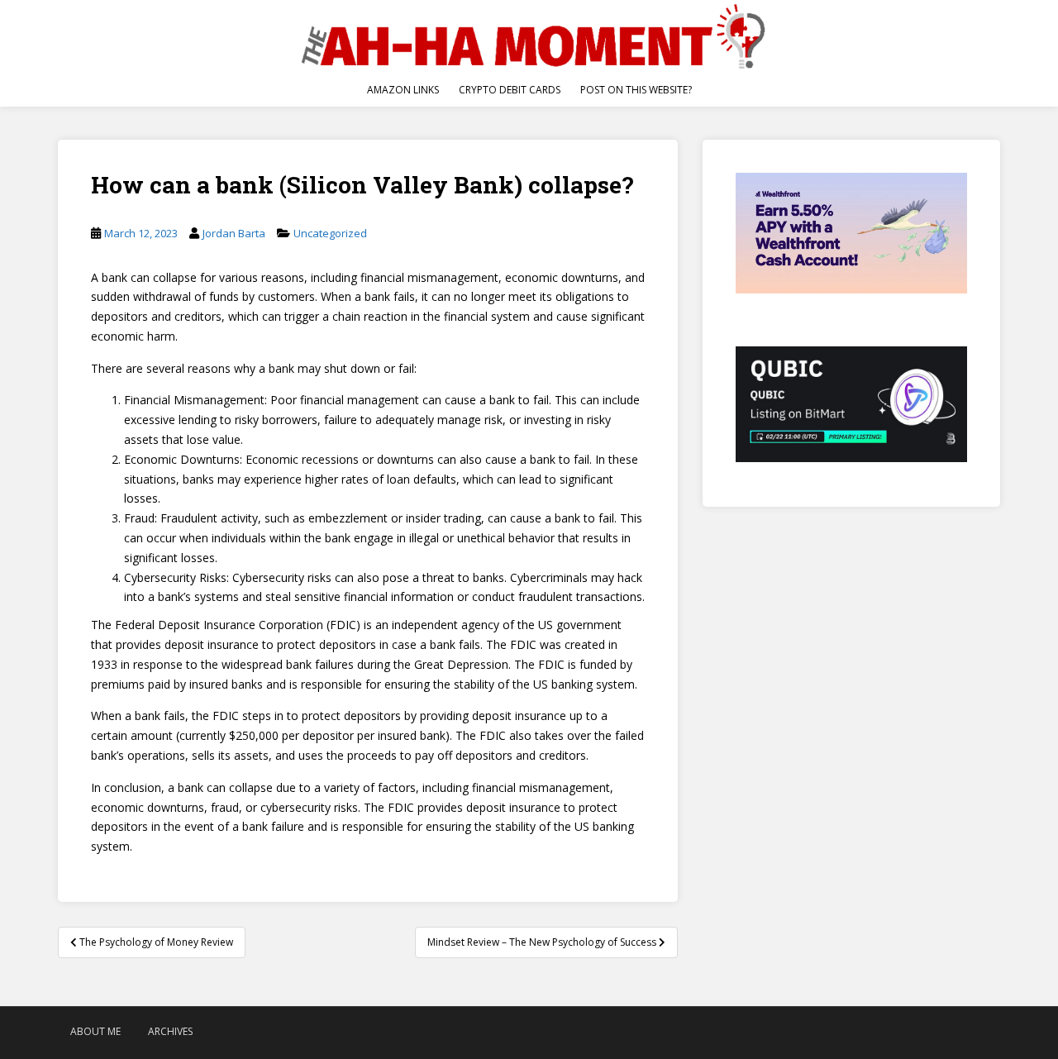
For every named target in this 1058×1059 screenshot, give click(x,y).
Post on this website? (636, 90)
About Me (95, 1031)
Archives (170, 1031)
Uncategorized (330, 233)
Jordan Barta (234, 233)
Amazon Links (403, 90)
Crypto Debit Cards (509, 90)
